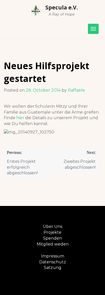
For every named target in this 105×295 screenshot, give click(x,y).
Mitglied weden (53, 244)
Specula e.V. (61, 7)
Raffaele (76, 90)
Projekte (52, 232)
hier (20, 117)
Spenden (52, 238)
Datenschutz (52, 262)
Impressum (52, 256)
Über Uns (52, 226)
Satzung (52, 267)
